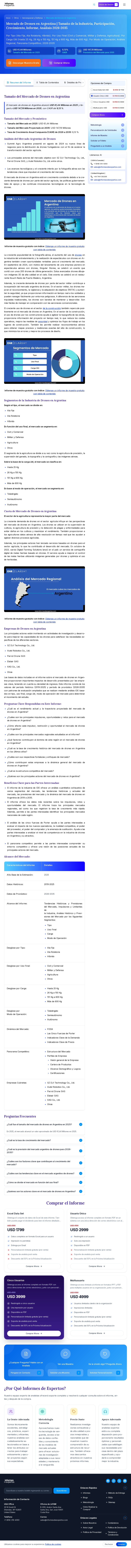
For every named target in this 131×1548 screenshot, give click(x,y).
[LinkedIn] (125, 1481)
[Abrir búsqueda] (94, 5)
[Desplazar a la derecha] (83, 82)
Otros (16, 18)
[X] (119, 1481)
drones (78, 255)
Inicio (8, 18)
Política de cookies (53, 1544)
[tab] (18, 82)
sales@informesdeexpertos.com (107, 167)
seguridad (42, 321)
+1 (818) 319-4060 (100, 164)
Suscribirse (62, 1491)
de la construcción (52, 308)
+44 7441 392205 (100, 177)
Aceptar (121, 1544)
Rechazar (109, 1544)
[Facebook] (108, 1481)
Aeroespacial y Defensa (32, 18)
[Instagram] (114, 1481)
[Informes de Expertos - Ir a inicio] (9, 4)
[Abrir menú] (124, 4)
